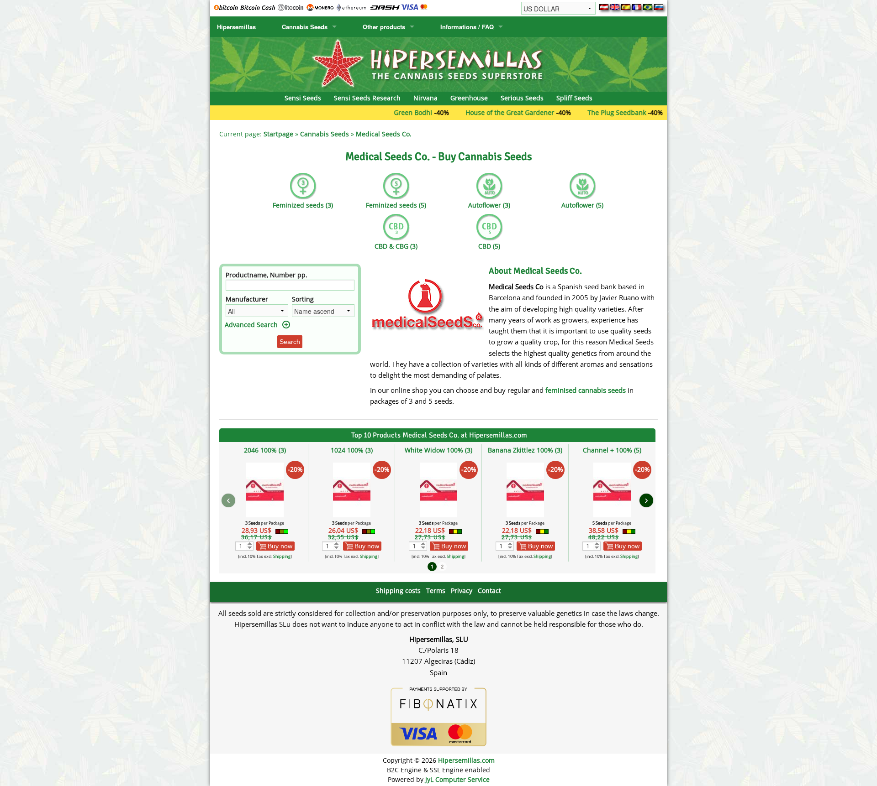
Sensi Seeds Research (367, 98)
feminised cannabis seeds (585, 390)
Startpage (278, 134)
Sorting (303, 299)
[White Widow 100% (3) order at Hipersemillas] (438, 489)
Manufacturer (247, 299)
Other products (384, 26)
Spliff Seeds (574, 98)
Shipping (282, 556)
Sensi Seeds (303, 98)
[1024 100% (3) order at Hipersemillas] (351, 489)
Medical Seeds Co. (384, 134)
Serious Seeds (522, 98)
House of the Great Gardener (485, 112)
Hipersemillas (236, 26)
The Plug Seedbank (592, 112)
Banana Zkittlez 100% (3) (525, 450)
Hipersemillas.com (466, 760)
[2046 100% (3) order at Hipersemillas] (265, 489)
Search (290, 341)
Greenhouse (469, 98)
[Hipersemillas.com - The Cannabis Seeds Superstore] (438, 63)
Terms (435, 590)
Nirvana (425, 98)
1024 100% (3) (352, 450)
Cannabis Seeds (305, 26)
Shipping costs (398, 590)
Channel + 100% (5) (612, 450)
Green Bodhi (388, 112)
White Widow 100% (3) (438, 450)
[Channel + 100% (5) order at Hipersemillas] (612, 489)
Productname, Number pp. (266, 275)
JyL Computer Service (457, 779)
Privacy (461, 590)
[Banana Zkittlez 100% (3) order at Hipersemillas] (525, 489)
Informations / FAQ (467, 26)
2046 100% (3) (265, 450)
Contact (489, 590)
